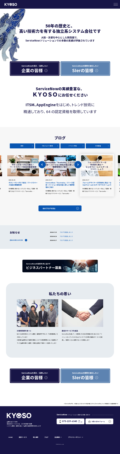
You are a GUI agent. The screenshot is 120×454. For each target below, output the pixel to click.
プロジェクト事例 (47, 146)
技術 (22, 146)
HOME (10, 437)
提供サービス (23, 437)
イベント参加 (72, 146)
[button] (42, 164)
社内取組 (98, 146)
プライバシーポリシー (74, 437)
